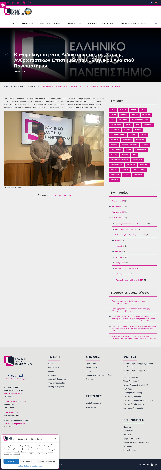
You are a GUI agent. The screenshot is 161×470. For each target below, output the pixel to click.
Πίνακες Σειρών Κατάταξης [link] (119, 159)
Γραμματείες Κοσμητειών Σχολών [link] (136, 442)
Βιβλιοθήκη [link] (127, 389)
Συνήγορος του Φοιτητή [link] (132, 393)
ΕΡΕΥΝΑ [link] (58, 24)
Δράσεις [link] (143, 135)
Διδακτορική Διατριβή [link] (118, 135)
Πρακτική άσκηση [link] (116, 164)
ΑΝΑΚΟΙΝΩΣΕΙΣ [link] (74, 24)
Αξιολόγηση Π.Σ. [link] (116, 124)
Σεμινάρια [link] (114, 169)
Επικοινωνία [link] (91, 407)
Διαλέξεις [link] (138, 129)
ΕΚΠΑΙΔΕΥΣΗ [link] (42, 24)
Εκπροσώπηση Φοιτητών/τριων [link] (126, 229)
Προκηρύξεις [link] (131, 164)
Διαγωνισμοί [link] (115, 129)
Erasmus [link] (118, 251)
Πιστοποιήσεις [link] (137, 159)
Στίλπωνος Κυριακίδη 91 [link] (14, 424)
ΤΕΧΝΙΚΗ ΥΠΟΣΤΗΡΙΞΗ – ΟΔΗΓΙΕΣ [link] (134, 24)
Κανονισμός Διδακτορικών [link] (133, 404)
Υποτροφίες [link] (138, 174)
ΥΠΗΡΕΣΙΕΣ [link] (93, 24)
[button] (56, 439)
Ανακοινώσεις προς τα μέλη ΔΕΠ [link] (126, 268)
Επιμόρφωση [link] (127, 139)
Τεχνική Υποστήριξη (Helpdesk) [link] (135, 385)
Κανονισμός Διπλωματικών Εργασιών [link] (138, 400)
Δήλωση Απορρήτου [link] (36, 466)
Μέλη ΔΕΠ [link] (114, 154)
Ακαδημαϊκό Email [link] (130, 377)
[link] (3, 5)
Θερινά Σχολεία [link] (116, 149)
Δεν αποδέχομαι (28, 461)
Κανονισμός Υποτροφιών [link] (133, 408)
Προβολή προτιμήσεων (47, 461)
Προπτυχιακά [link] (91, 364)
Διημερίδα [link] (133, 135)
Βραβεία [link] (128, 124)
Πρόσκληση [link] (144, 164)
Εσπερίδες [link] (114, 144)
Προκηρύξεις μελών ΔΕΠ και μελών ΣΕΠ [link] (129, 280)
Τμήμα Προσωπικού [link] (122, 274)
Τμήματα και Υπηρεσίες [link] (132, 439)
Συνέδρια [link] (125, 169)
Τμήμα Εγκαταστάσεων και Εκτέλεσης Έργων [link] (130, 224)
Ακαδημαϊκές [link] (119, 263)
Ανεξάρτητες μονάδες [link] (56, 383)
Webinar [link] (135, 115)
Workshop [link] (146, 115)
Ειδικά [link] (88, 371)
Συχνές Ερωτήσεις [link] (130, 450)
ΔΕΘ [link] (137, 124)
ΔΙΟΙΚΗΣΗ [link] (26, 24)
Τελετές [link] (126, 174)
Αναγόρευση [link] (123, 120)
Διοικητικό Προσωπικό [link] (57, 379)
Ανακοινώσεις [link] (116, 218)
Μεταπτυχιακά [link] (91, 367)
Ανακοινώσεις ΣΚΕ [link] (118, 201)
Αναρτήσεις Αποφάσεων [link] (140, 120)
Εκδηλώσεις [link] (114, 139)
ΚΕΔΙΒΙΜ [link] (128, 149)
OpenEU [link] (113, 115)
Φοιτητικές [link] (118, 246)
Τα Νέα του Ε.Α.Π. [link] (118, 206)
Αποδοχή (11, 461)
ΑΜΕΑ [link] (112, 120)
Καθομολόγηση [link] (140, 149)
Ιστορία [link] (51, 371)
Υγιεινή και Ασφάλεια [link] (56, 387)
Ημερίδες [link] (145, 144)
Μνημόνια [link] (125, 154)
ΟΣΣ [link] (134, 154)
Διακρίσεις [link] (127, 129)
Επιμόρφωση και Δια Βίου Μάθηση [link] (99, 375)
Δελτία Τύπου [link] (20, 71)
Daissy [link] (113, 110)
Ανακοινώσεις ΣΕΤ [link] (118, 212)
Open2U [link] (143, 110)
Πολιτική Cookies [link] (24, 466)
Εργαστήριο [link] (140, 139)
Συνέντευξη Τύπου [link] (139, 169)
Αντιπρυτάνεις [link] (53, 367)
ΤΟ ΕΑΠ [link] (12, 24)
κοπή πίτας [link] (114, 179)
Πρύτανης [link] (52, 364)
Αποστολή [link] (52, 375)
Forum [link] (133, 110)
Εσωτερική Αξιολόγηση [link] (129, 144)
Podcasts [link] (123, 115)
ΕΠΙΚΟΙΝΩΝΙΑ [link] (107, 24)
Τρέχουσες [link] (119, 257)
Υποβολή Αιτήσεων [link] (93, 403)
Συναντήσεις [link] (115, 174)
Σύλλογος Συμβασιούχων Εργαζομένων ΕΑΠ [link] (130, 235)
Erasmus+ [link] (123, 110)
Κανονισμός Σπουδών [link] (132, 396)
